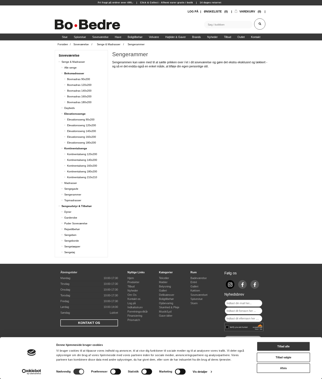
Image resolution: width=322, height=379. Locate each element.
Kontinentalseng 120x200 (82, 154)
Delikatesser (166, 294)
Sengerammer (72, 194)
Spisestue (196, 298)
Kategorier (166, 272)
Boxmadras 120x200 (79, 84)
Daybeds (69, 107)
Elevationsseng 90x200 (80, 119)
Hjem (130, 278)
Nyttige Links (136, 272)
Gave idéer (165, 315)
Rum (193, 272)
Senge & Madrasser (73, 61)
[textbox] (228, 24)
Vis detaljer (200, 371)
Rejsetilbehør (72, 229)
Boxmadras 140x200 (79, 90)
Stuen (194, 303)
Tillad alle (283, 346)
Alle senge (70, 67)
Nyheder (132, 290)
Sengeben (70, 234)
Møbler (163, 282)
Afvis (283, 368)
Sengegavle (71, 188)
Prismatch (133, 319)
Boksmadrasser (74, 73)
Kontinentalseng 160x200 (82, 165)
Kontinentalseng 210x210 (82, 177)
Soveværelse (69, 55)
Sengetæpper (72, 246)
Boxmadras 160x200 (79, 96)
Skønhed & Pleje (169, 307)
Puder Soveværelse (75, 223)
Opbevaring (166, 303)
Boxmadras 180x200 (79, 102)
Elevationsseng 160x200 (81, 136)
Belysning (165, 286)
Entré (193, 282)
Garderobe (70, 217)
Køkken (195, 290)
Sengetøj (69, 252)
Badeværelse (198, 278)
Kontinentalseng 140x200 (82, 159)
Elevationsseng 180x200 (81, 142)
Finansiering (134, 315)
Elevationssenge (75, 113)
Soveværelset (198, 294)
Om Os (132, 294)
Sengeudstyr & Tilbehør (76, 206)
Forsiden (63, 44)
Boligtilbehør (166, 298)
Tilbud (131, 286)
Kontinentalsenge (75, 148)
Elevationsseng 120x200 (81, 125)
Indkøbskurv (135, 307)
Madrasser (70, 182)
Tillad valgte (283, 357)
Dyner (67, 211)
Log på (131, 303)
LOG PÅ (193, 11)
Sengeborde (71, 240)
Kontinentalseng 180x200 (82, 171)
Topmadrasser (72, 200)
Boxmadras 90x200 (78, 79)
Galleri (163, 290)
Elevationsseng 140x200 (81, 131)
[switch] (115, 372)
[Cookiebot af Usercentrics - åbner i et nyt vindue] (31, 372)
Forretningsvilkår (137, 311)
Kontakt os (134, 298)
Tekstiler (164, 278)
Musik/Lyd (165, 311)
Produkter (133, 282)
